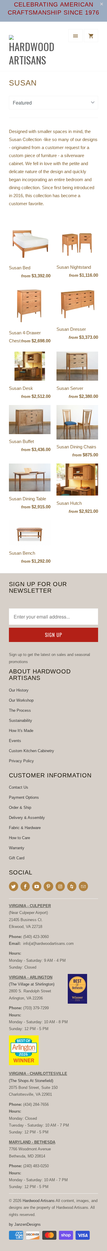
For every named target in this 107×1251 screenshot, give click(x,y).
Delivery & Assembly (27, 817)
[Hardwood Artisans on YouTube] (36, 886)
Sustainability (20, 720)
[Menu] (75, 35)
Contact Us (18, 787)
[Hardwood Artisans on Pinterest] (48, 886)
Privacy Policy (21, 761)
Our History (19, 690)
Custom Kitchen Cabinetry (31, 751)
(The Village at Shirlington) (31, 984)
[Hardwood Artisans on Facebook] (25, 886)
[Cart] (91, 35)
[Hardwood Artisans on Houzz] (71, 886)
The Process (20, 710)
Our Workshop (21, 700)
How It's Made (21, 730)
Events (15, 740)
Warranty (16, 848)
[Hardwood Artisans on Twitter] (13, 886)
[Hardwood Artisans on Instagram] (60, 886)
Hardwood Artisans (39, 1200)
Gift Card (16, 858)
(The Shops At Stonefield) (31, 1080)
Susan (23, 82)
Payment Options (24, 797)
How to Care (19, 838)
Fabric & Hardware (25, 827)
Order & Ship (20, 807)
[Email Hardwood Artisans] (83, 886)
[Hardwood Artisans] (32, 48)
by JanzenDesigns (25, 1224)
